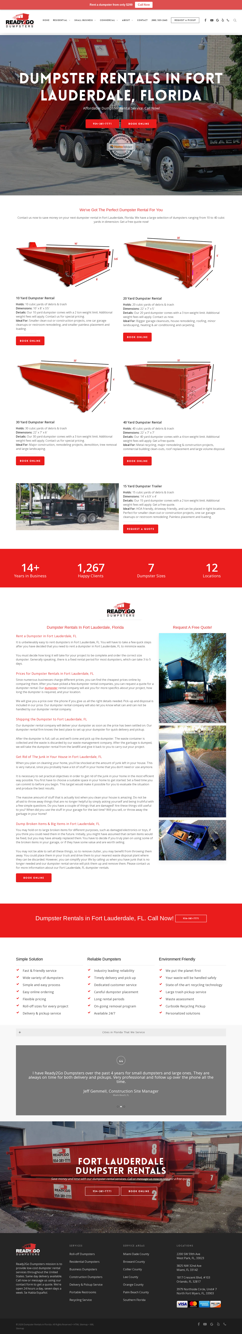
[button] (102, 123)
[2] (121, 1106)
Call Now (144, 4)
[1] (118, 1106)
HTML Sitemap (81, 1324)
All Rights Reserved (62, 1324)
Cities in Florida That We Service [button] (123, 1032)
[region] (121, 1080)
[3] (124, 1106)
